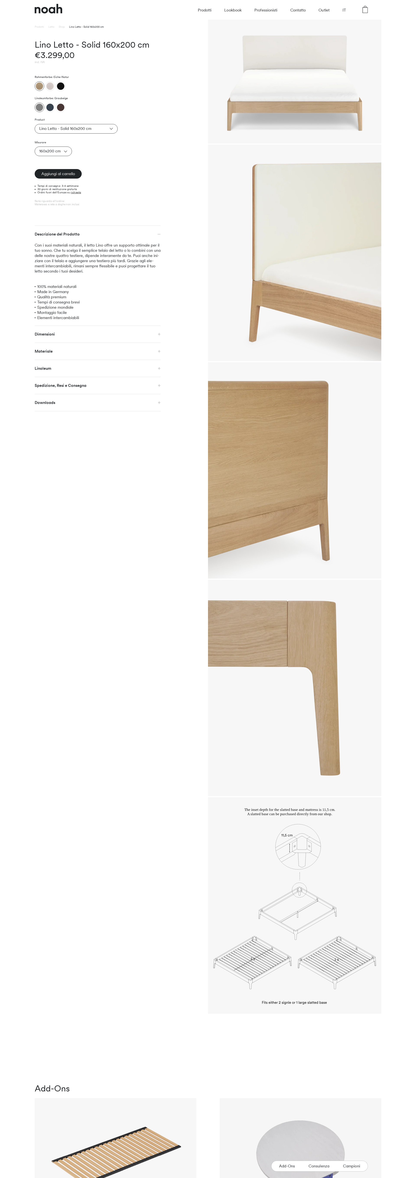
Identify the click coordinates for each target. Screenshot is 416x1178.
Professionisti (265, 10)
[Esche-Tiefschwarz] (60, 86)
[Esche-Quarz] (50, 86)
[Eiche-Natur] (39, 86)
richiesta (76, 192)
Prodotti (205, 10)
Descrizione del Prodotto (57, 234)
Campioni (351, 1166)
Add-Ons (287, 1166)
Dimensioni (45, 334)
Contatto (298, 10)
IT (344, 10)
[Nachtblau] (50, 107)
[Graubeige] (39, 107)
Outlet (324, 10)
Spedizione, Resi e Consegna (60, 385)
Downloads (45, 402)
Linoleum (43, 368)
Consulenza (319, 1166)
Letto (51, 26)
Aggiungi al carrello (58, 173)
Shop (62, 26)
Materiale (44, 351)
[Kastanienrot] (60, 107)
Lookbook (233, 10)
